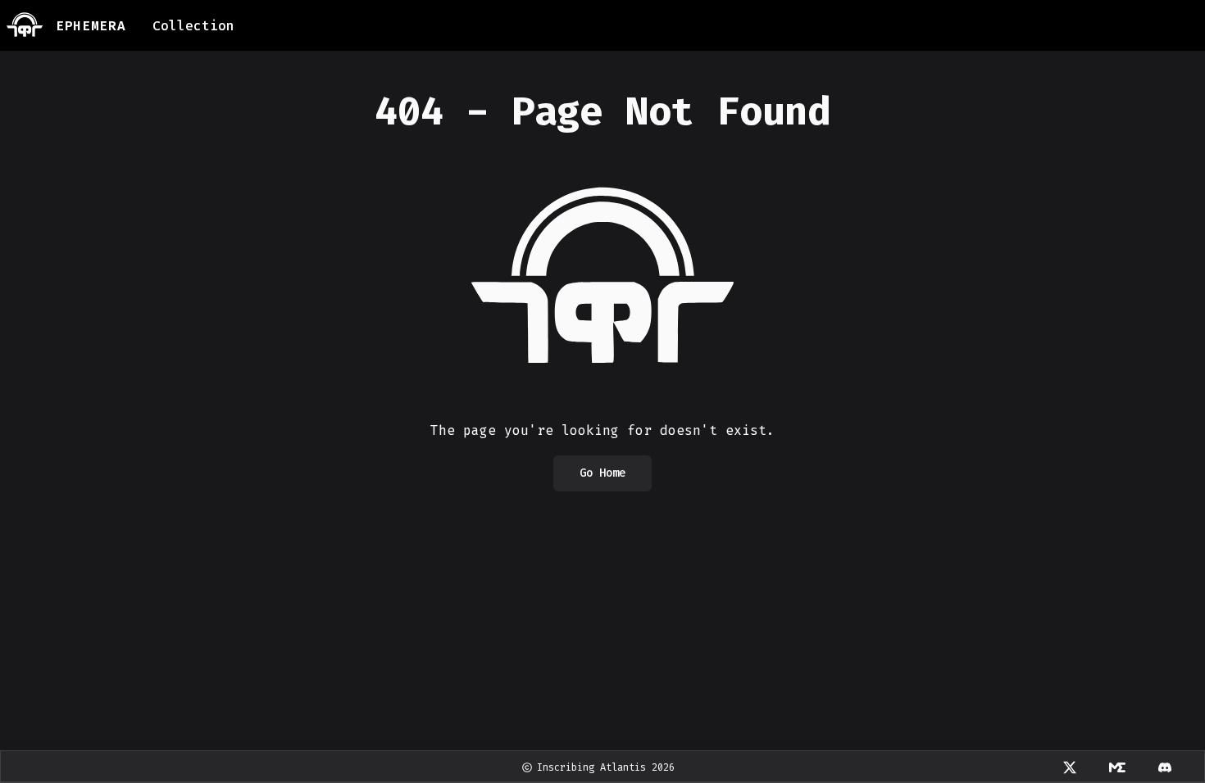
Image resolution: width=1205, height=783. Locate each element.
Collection (193, 25)
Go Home (602, 473)
